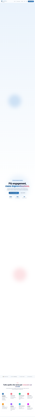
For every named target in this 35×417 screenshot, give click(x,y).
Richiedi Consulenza (31, 1)
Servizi (15, 1)
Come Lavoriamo (18, 1)
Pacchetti (22, 1)
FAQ (24, 1)
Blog (26, 1)
